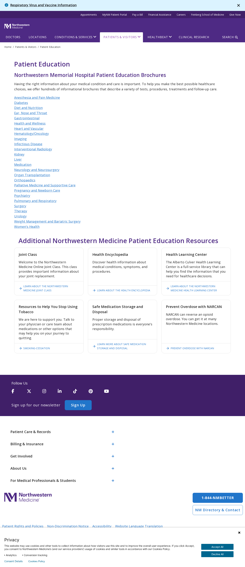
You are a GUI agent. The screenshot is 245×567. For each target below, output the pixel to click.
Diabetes (21, 103)
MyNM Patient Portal (114, 14)
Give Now (235, 14)
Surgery (20, 206)
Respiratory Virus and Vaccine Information (43, 5)
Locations (37, 37)
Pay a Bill (137, 14)
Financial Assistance (159, 14)
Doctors (13, 37)
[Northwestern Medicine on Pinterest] (96, 393)
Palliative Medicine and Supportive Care (45, 185)
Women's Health (26, 226)
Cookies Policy (36, 561)
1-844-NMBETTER (218, 497)
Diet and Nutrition (28, 108)
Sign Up (78, 405)
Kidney (19, 154)
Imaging (20, 139)
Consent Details (13, 561)
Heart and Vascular (29, 128)
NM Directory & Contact (217, 509)
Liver (18, 159)
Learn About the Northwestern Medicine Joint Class (43, 288)
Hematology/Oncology (31, 133)
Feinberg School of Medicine (207, 14)
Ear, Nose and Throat (30, 113)
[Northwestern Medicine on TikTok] (81, 393)
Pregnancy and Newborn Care (37, 190)
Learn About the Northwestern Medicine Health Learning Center (191, 288)
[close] (238, 5)
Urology (20, 216)
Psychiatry (22, 195)
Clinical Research (194, 37)
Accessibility (101, 526)
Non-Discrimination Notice (68, 526)
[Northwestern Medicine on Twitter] (34, 393)
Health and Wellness (30, 123)
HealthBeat (158, 37)
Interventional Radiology (33, 149)
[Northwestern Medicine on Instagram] (50, 393)
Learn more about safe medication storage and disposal (119, 346)
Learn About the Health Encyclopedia (121, 290)
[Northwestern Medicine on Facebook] (19, 393)
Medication (22, 164)
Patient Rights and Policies (22, 526)
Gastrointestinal (26, 118)
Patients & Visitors (120, 37)
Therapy (20, 211)
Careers (181, 14)
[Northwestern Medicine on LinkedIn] (65, 393)
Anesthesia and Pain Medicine (37, 97)
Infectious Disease (28, 144)
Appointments (89, 14)
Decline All (217, 554)
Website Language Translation (139, 526)
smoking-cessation (34, 348)
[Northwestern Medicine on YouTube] (111, 393)
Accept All (217, 546)
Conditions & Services (74, 37)
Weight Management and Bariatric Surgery (47, 221)
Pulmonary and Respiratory (35, 201)
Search (228, 37)
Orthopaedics (24, 180)
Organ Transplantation (32, 175)
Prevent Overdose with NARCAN (190, 348)
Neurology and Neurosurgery (36, 170)
